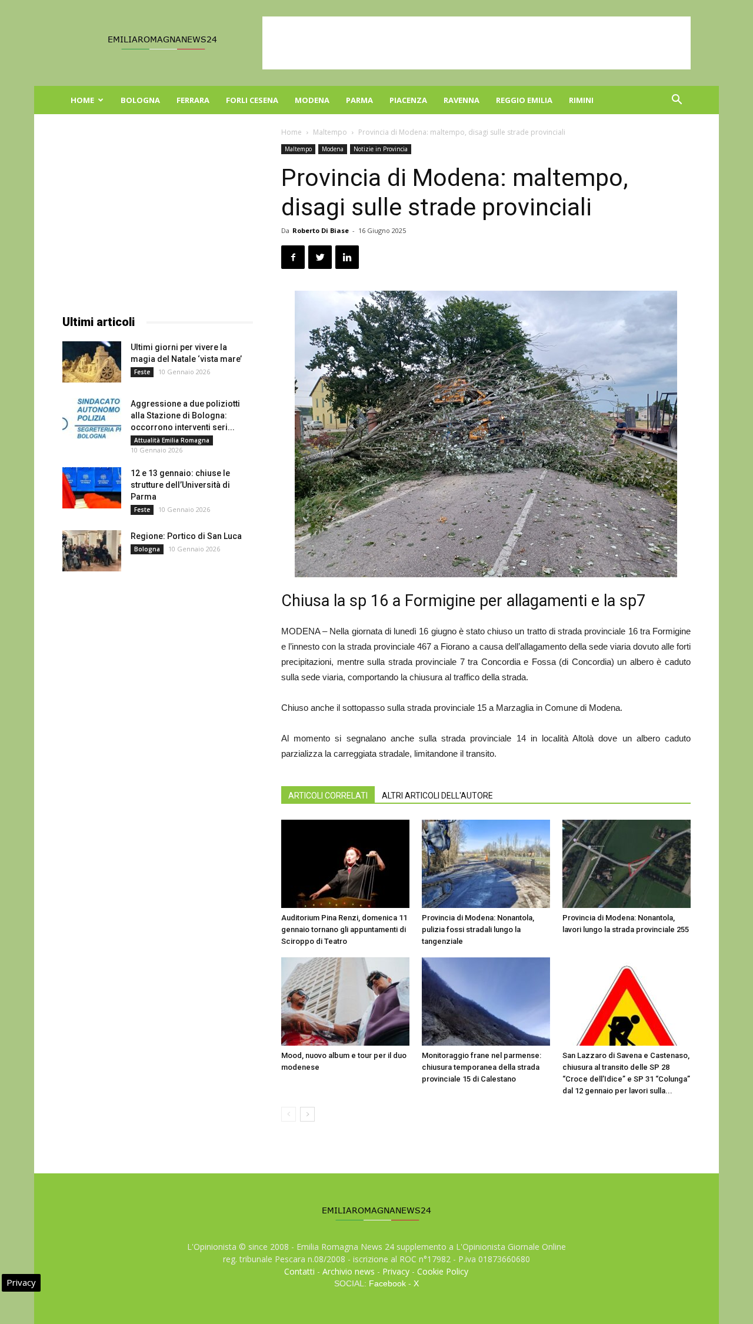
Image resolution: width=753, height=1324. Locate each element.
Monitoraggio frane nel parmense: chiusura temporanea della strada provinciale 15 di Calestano (481, 1067)
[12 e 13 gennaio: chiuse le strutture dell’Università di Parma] (91, 487)
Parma (359, 100)
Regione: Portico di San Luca (186, 536)
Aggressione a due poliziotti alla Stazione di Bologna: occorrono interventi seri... (185, 415)
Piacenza (408, 100)
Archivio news (348, 1271)
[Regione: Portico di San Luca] (91, 550)
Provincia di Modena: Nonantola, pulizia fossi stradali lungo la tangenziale (478, 929)
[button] (676, 101)
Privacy (395, 1271)
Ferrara (192, 100)
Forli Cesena (252, 100)
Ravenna (461, 100)
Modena (312, 100)
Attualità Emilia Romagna (171, 440)
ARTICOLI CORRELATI (328, 795)
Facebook (387, 1283)
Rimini (581, 100)
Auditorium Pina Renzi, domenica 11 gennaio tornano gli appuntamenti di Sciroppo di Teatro (344, 929)
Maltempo (330, 132)
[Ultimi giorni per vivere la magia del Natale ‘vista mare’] (91, 361)
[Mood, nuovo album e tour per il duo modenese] (345, 1001)
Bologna (140, 100)
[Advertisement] (476, 42)
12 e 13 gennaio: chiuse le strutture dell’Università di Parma (180, 484)
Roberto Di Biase (320, 230)
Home (82, 100)
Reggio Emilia (524, 100)
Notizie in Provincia (381, 149)
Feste (142, 372)
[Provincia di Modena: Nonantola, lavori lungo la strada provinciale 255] (626, 864)
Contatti (299, 1271)
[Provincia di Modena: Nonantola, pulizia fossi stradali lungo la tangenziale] (486, 864)
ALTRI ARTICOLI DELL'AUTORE (437, 795)
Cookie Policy (442, 1271)
